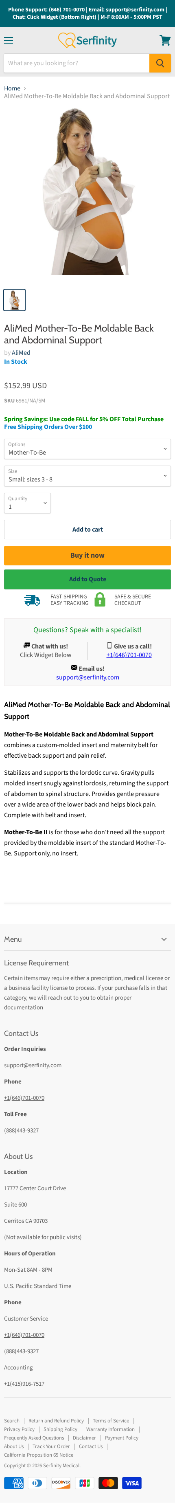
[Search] (160, 63)
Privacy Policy (19, 1429)
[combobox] (76, 63)
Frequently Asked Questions (34, 1438)
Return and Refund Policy (56, 1420)
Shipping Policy (60, 1429)
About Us (14, 1446)
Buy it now (87, 555)
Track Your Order (51, 1446)
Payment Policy (121, 1438)
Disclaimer (84, 1438)
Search (12, 1420)
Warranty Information (110, 1429)
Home (12, 88)
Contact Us (91, 1446)
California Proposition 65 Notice (38, 1455)
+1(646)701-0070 (24, 1098)
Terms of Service (111, 1420)
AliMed (21, 352)
